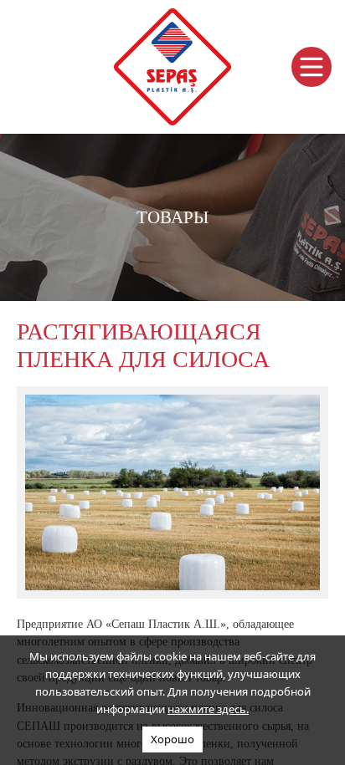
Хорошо (172, 739)
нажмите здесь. (208, 709)
